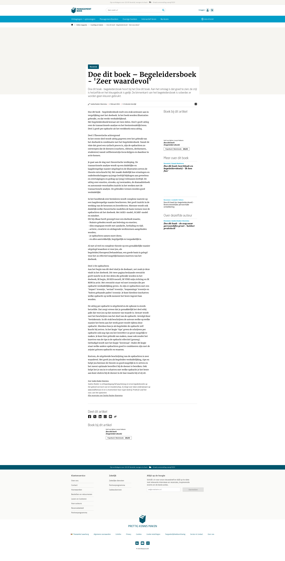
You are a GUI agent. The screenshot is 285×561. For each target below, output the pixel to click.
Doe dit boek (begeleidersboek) (172, 144)
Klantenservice (78, 475)
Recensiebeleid (77, 508)
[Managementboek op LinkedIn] (137, 543)
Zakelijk (112, 475)
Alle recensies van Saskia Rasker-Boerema (105, 395)
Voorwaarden (76, 490)
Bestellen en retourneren (81, 494)
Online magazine (81, 25)
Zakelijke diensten (116, 481)
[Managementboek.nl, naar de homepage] (81, 13)
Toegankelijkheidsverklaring (175, 534)
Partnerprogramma (79, 513)
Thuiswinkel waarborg (81, 534)
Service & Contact (196, 534)
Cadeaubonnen (115, 490)
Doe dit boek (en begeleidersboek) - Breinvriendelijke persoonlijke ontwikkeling (179, 204)
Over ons (74, 481)
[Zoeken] (163, 10)
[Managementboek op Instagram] (148, 543)
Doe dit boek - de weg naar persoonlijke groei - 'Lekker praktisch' (179, 226)
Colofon (118, 534)
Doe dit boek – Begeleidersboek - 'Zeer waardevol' (123, 25)
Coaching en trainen (97, 25)
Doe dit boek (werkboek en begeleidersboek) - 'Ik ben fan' (178, 168)
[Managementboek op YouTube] (142, 543)
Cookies (139, 534)
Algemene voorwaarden (102, 534)
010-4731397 (209, 19)
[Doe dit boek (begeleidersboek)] (171, 126)
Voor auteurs (76, 503)
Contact (74, 485)
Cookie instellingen (153, 534)
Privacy (128, 534)
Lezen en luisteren (79, 499)
